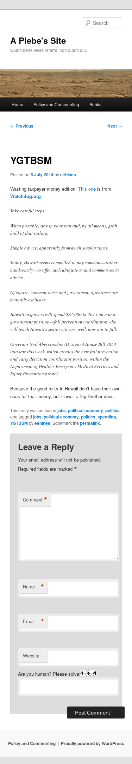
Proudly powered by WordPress (92, 743)
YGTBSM (19, 423)
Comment (35, 499)
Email (33, 621)
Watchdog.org (25, 196)
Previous (21, 126)
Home (17, 104)
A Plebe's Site (38, 40)
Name (33, 586)
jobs (61, 410)
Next (114, 126)
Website (31, 655)
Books (95, 104)
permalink (90, 423)
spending (107, 417)
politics (112, 410)
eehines (68, 174)
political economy (85, 410)
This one (87, 188)
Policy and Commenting (56, 104)
